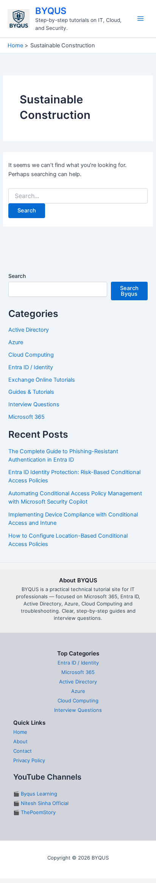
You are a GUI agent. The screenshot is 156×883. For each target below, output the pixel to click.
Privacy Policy (29, 760)
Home (20, 732)
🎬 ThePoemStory (34, 812)
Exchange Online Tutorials (41, 379)
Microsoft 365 (26, 416)
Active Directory (28, 329)
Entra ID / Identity (30, 367)
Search (17, 276)
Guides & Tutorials (31, 391)
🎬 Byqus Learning (35, 794)
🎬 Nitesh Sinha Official (41, 803)
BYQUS (50, 10)
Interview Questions (33, 404)
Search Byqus (129, 291)
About (20, 741)
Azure (15, 342)
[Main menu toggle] (140, 19)
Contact (22, 751)
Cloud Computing (31, 354)
